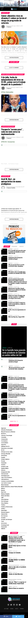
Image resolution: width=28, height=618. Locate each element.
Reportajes (4, 510)
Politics (3, 508)
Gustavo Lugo (4, 466)
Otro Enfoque (4, 501)
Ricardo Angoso (5, 512)
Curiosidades (4, 442)
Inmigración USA (5, 472)
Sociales (3, 517)
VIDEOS (3, 528)
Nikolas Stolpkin (5, 494)
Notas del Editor (5, 495)
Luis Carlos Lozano (6, 483)
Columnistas (4, 439)
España (3, 457)
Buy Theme (6, 608)
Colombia (3, 437)
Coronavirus (4, 441)
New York (3, 492)
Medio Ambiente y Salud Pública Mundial (11, 486)
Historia (3, 470)
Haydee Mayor (5, 468)
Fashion (3, 464)
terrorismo (4, 523)
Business (3, 433)
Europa (3, 461)
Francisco (9, 26)
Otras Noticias (5, 499)
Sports (16, 608)
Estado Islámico (5, 459)
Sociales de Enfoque (6, 519)
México (3, 488)
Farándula (3, 463)
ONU (2, 497)
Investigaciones (5, 475)
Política (3, 505)
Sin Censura (4, 516)
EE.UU (2, 450)
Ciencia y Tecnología (6, 435)
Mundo (3, 490)
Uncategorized (5, 525)
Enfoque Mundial (5, 453)
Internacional (4, 473)
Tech (2, 521)
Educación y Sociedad (7, 448)
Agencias (3, 428)
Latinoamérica (5, 479)
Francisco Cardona (11, 187)
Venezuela (4, 527)
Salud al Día (4, 514)
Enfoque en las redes (6, 452)
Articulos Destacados (6, 430)
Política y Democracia (6, 506)
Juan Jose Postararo (6, 477)
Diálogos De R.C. (5, 446)
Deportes (3, 444)
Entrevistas (4, 455)
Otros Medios (4, 503)
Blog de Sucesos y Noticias (8, 431)
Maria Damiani (5, 485)
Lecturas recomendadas (7, 481)
